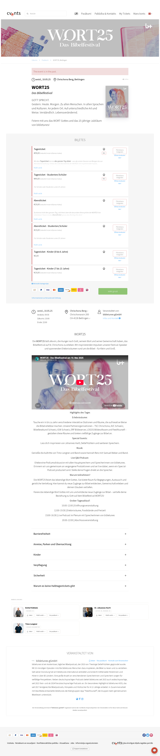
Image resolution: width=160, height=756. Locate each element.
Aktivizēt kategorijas (41, 283)
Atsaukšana (64, 743)
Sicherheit (39, 575)
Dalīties (126, 79)
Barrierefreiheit (42, 533)
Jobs (72, 743)
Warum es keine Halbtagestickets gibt (54, 586)
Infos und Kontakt (111, 318)
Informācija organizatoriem (87, 743)
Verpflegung (40, 565)
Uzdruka (10, 743)
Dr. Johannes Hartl (102, 608)
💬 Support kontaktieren (80, 748)
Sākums (34, 60)
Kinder (37, 554)
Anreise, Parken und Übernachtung (52, 544)
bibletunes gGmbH (46, 661)
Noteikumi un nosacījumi (25, 743)
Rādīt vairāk (38, 168)
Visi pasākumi (53, 615)
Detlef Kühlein (31, 608)
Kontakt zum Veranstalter (118, 661)
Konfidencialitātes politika (47, 743)
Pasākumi (45, 60)
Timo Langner (31, 624)
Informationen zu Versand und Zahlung (46, 298)
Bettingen (84, 318)
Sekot (30, 615)
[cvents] (14, 13)
